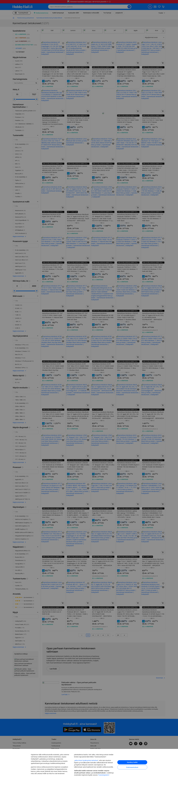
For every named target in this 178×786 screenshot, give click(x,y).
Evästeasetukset (132, 767)
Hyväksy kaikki (132, 762)
